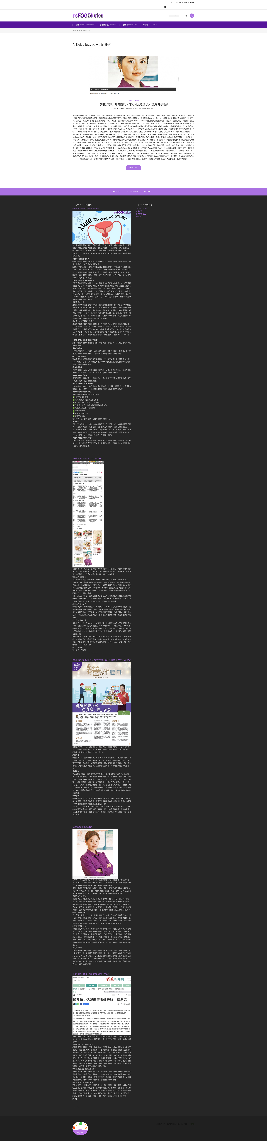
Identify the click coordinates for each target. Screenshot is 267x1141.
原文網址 (75, 1101)
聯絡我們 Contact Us (150, 25)
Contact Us (76, 448)
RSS (148, 191)
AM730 (75, 967)
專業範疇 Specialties (130, 25)
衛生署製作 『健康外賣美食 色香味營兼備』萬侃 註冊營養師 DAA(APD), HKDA (101, 660)
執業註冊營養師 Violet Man (82, 969)
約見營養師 (76, 1107)
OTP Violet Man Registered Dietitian (85, 454)
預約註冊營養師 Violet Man (82, 823)
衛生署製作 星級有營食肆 (81, 817)
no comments (148, 109)
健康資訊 (129, 100)
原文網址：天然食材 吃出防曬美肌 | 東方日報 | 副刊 (92, 653)
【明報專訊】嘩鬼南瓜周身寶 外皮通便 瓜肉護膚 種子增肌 (133, 104)
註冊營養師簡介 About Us (108, 25)
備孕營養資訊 (141, 214)
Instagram (134, 191)
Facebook (116, 191)
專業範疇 (96, 823)
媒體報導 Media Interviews (85, 25)
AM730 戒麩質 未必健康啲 (82, 827)
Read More (133, 167)
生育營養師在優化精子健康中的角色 (85, 208)
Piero (192, 1124)
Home (74, 30)
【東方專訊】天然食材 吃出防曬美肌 (86, 458)
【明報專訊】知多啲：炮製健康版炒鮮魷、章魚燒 (90, 974)
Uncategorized (141, 208)
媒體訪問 (137, 100)
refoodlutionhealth (122, 109)
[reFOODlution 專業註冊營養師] (133, 15)
